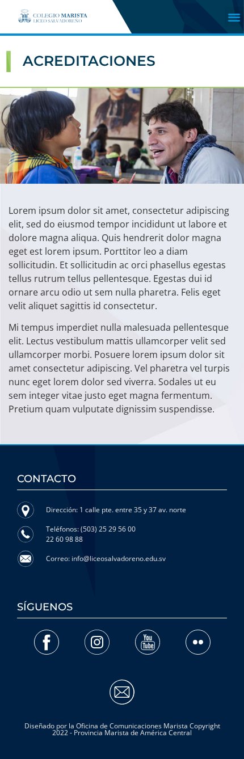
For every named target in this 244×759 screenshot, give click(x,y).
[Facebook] (46, 642)
